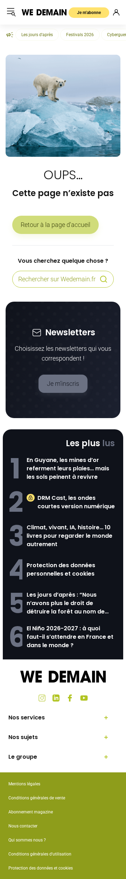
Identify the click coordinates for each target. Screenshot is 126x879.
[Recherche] (103, 279)
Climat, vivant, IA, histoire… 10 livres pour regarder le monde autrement (69, 535)
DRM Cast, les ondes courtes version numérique (76, 502)
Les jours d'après (37, 34)
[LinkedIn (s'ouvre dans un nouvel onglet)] (56, 698)
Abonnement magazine (30, 812)
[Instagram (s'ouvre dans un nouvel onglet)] (42, 698)
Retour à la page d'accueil (55, 224)
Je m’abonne (89, 12)
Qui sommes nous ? (27, 840)
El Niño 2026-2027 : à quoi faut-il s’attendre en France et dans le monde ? (70, 636)
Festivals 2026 (80, 34)
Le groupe (22, 757)
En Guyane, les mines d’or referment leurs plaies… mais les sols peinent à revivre (68, 468)
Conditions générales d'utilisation (39, 854)
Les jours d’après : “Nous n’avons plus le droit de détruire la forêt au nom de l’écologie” (66, 603)
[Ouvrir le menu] (11, 12)
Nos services (26, 717)
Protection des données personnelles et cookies (61, 569)
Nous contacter (22, 826)
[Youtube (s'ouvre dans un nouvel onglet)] (84, 698)
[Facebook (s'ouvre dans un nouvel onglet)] (70, 698)
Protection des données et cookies (41, 868)
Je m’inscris (63, 383)
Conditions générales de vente (36, 798)
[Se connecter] (116, 12)
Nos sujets (23, 737)
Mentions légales (24, 783)
